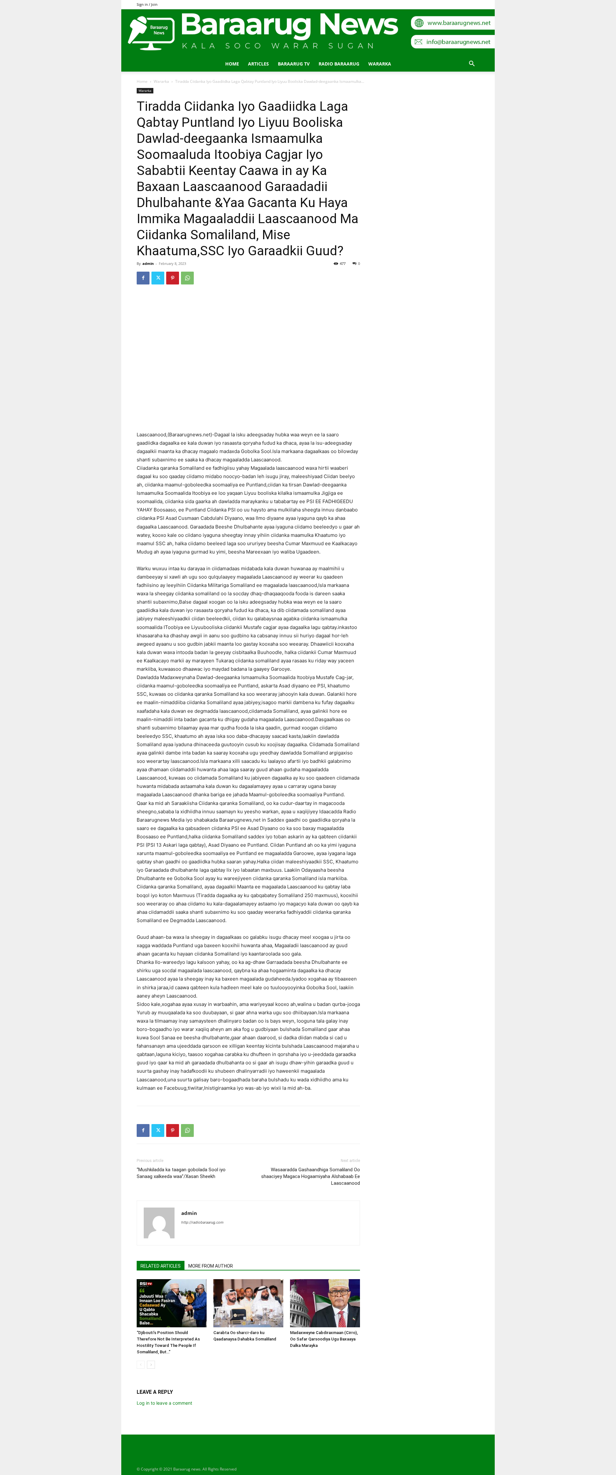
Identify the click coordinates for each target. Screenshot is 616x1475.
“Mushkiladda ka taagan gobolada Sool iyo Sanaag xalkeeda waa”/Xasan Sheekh (181, 1173)
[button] (471, 64)
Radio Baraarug (339, 64)
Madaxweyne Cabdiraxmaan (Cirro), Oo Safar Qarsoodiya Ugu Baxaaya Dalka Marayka (324, 1339)
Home (232, 64)
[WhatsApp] (187, 278)
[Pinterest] (172, 278)
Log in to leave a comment (164, 1403)
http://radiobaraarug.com (202, 1222)
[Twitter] (157, 278)
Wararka (379, 64)
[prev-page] (141, 1365)
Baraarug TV (294, 64)
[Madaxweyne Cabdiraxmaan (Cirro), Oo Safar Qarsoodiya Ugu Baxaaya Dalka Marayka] (325, 1303)
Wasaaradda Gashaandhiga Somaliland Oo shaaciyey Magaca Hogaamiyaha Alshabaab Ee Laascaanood (310, 1176)
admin (148, 263)
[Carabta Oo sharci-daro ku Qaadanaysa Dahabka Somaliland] (248, 1303)
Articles (258, 64)
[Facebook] (143, 278)
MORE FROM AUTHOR (210, 1266)
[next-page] (151, 1365)
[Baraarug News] (308, 32)
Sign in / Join (147, 4)
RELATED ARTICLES (161, 1266)
